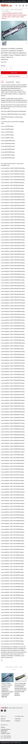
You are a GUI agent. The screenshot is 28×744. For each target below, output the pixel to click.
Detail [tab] (2, 82)
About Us (3, 718)
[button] (1, 43)
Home (2, 9)
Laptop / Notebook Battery (16, 9)
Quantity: (3, 65)
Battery (7, 9)
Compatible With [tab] (10, 82)
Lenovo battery (6, 11)
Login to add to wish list (14, 76)
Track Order (18, 718)
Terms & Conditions (5, 720)
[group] (4, 43)
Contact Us (17, 720)
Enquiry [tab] (18, 82)
